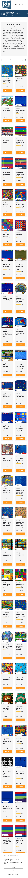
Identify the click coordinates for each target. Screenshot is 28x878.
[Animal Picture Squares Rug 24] (20, 544)
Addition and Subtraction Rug (7, 205)
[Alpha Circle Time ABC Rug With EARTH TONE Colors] (20, 255)
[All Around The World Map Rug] (20, 195)
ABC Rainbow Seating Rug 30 (6, 173)
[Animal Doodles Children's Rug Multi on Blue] (7, 513)
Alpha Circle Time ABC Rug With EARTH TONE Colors (20, 267)
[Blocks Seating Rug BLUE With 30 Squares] (7, 797)
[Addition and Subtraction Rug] (7, 195)
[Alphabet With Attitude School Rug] (20, 449)
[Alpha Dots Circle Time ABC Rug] (7, 288)
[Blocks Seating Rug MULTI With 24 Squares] (20, 797)
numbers (5, 40)
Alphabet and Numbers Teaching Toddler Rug (7, 334)
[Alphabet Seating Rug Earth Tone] (7, 449)
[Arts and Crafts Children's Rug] (7, 668)
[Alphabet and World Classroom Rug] (20, 322)
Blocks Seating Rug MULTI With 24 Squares (20, 808)
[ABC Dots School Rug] (20, 101)
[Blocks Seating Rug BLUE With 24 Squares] (20, 762)
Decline (13, 871)
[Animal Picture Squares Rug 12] (7, 544)
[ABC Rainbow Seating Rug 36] (20, 163)
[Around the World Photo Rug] (7, 637)
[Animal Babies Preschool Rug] (7, 481)
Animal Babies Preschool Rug (6, 491)
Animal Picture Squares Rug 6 (6, 585)
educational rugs (17, 30)
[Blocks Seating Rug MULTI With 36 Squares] (20, 831)
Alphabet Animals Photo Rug (7, 365)
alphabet (16, 40)
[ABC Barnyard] (7, 101)
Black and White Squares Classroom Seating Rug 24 (7, 774)
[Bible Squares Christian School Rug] (7, 730)
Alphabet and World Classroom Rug (20, 333)
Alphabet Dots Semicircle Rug (20, 395)
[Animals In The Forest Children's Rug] (20, 605)
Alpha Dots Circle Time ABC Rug (7, 298)
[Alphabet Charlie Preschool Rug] (7, 385)
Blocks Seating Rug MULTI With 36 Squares (20, 841)
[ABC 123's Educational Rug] (20, 71)
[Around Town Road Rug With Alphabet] (20, 637)
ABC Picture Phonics (6, 141)
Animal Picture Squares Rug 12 (7, 554)
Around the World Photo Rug (7, 647)
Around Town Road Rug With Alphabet (20, 647)
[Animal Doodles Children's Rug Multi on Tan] (20, 513)
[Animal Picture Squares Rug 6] (7, 575)
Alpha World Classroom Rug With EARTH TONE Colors (20, 300)
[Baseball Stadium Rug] (20, 698)
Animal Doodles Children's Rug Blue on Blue (20, 492)
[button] (22, 4)
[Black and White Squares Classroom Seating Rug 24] (7, 762)
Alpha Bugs (19, 234)
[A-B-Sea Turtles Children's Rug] (7, 71)
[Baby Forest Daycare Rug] (7, 698)
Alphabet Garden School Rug (7, 427)
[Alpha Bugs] (20, 225)
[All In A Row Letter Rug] (7, 225)
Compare (6, 75)
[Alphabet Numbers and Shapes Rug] (20, 417)
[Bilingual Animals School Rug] (20, 730)
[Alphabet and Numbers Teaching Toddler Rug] (7, 322)
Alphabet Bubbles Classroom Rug (20, 365)
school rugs (6, 30)
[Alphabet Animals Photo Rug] (7, 355)
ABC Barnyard (6, 110)
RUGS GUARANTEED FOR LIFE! (14, 54)
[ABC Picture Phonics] (7, 131)
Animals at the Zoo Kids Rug (6, 615)
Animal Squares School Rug (20, 585)
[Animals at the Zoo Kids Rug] (7, 605)
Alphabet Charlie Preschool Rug (7, 395)
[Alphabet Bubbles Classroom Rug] (20, 355)
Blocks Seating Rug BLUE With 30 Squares (7, 808)
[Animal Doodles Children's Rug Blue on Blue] (20, 481)
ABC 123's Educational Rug (20, 81)
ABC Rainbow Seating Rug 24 (20, 141)
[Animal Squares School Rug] (20, 575)
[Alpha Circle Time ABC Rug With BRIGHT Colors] (7, 255)
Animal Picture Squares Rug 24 (20, 554)
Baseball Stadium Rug (20, 708)
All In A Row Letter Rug (6, 235)
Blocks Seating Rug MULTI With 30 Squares (7, 841)
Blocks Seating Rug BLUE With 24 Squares (20, 773)
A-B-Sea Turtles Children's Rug (7, 81)
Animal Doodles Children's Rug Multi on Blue (7, 523)
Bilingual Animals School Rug (20, 740)
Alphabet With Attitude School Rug (20, 460)
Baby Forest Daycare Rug (6, 708)
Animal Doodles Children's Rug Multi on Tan (20, 523)
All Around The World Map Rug (20, 205)
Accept (13, 867)
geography (16, 41)
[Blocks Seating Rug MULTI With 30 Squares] (7, 831)
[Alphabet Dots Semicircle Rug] (20, 385)
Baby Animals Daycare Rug (19, 678)
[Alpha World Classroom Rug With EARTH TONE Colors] (20, 288)
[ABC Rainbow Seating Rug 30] (7, 163)
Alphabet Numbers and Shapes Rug (19, 428)
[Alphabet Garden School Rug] (7, 417)
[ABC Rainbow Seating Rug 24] (20, 131)
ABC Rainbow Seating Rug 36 (20, 173)
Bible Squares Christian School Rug (7, 741)
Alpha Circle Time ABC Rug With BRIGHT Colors (7, 266)
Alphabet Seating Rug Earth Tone (7, 459)
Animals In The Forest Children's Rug (20, 616)
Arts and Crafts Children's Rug (7, 678)
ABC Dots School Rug (20, 111)
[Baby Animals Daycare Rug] (20, 668)
